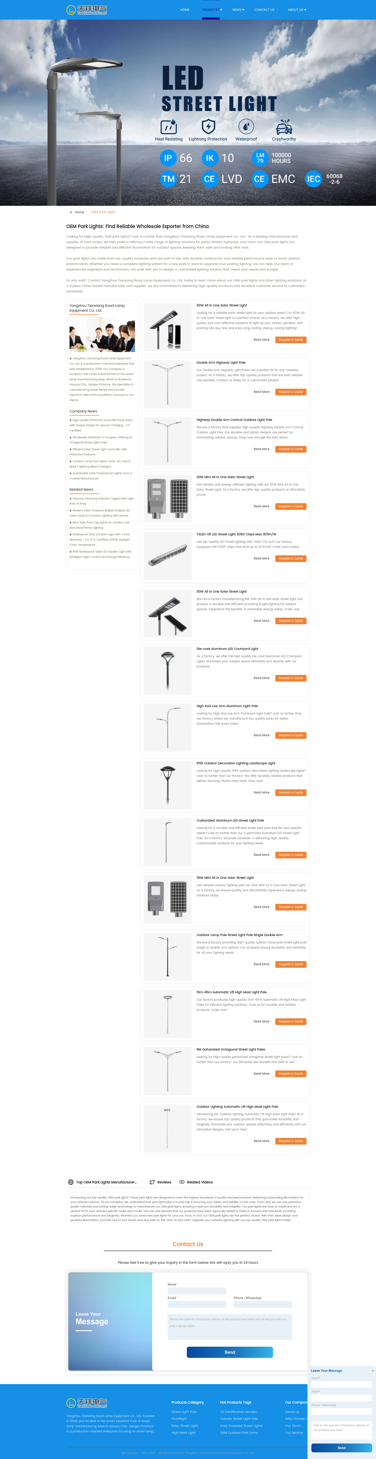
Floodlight (179, 1418)
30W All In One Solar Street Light (222, 591)
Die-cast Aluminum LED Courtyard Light (227, 648)
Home (184, 9)
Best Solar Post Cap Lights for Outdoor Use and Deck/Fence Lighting (99, 525)
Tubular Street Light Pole (239, 1418)
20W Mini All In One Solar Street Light (225, 477)
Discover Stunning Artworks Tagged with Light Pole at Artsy (102, 501)
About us (295, 9)
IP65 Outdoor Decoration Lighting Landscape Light (236, 763)
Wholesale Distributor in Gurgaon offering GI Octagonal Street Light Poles (101, 440)
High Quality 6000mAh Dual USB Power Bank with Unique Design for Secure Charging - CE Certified (101, 425)
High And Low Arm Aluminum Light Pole (227, 706)
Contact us (264, 9)
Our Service (294, 1432)
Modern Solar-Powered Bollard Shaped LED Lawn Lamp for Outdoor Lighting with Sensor (100, 513)
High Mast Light (184, 1432)
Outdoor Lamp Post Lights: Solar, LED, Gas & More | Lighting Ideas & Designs (100, 464)
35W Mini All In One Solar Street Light (225, 877)
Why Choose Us (297, 1418)
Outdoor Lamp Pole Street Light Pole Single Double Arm (240, 935)
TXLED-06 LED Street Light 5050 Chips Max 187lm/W (236, 534)
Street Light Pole (184, 1412)
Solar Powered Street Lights (241, 1426)
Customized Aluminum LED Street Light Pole (230, 820)
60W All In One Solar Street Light (222, 305)
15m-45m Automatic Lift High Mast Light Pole (232, 992)
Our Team (293, 1425)
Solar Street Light (185, 1426)
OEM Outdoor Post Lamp (239, 1432)
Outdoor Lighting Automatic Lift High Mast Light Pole (237, 1106)
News (236, 9)
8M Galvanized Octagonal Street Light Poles (231, 1049)
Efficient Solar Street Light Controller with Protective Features (98, 452)
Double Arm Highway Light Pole (221, 362)
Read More (261, 340)
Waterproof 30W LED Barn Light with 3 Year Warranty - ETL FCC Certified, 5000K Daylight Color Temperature (100, 539)
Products (211, 9)
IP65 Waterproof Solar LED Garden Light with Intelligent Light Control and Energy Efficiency (101, 554)
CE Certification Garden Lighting (238, 1412)
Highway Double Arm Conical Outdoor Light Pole (234, 419)
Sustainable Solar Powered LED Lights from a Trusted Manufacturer (101, 476)
